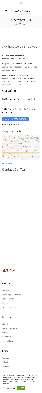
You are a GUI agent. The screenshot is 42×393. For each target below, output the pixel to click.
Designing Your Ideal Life (11, 295)
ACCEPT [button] (21, 388)
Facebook (6, 366)
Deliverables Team (9, 328)
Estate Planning (8, 299)
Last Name (7, 194)
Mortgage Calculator (10, 307)
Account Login (8, 341)
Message (6, 221)
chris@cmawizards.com (14, 131)
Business (5, 290)
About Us (5, 324)
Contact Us (6, 337)
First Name (7, 189)
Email (5, 200)
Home (16, 24)
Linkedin (5, 362)
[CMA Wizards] (21, 3)
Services (5, 333)
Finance (5, 303)
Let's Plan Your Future (22, 11)
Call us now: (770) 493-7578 (15, 119)
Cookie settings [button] (9, 388)
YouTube (5, 358)
